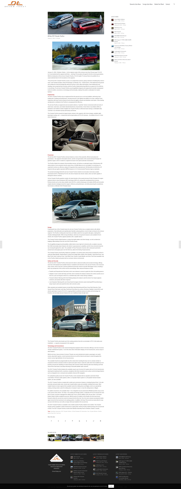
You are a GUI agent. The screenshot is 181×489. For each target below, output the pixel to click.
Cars (88, 411)
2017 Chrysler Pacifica (66, 411)
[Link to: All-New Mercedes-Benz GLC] (100, 437)
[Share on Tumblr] (86, 421)
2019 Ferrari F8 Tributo (119, 23)
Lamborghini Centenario (120, 51)
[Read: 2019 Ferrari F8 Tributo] (112, 24)
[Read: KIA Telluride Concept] (94, 474)
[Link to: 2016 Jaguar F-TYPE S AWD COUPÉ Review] (51, 437)
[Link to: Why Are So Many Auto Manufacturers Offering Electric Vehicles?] (65, 437)
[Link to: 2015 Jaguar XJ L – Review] (72, 437)
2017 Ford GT (117, 31)
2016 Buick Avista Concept (120, 55)
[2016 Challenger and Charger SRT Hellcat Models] (1, 244)
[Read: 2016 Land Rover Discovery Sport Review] (112, 60)
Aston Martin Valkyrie (119, 19)
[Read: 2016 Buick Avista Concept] (112, 56)
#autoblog (53, 411)
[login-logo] (16, 4)
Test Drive (58, 413)
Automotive (84, 411)
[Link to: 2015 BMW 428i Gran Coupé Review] (79, 437)
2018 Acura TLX (118, 27)
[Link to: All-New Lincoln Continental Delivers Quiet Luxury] (93, 437)
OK (111, 486)
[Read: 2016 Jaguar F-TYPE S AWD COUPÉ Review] (112, 40)
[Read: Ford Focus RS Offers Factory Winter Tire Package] (112, 46)
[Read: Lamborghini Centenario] (112, 52)
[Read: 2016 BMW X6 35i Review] (112, 36)
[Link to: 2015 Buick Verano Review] (58, 437)
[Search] (174, 4)
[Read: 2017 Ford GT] (112, 32)
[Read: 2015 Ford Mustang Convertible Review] (117, 477)
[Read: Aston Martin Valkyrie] (112, 20)
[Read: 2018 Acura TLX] (112, 28)
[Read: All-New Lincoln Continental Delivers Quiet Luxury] (71, 471)
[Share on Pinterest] (72, 421)
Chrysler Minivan (93, 411)
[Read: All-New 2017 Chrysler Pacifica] (71, 477)
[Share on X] (58, 421)
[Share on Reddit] (93, 421)
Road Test (53, 413)
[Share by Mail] (100, 421)
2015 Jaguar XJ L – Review (125, 472)
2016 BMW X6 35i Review (120, 35)
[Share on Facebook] (51, 421)
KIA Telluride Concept (101, 473)
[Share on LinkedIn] (79, 421)
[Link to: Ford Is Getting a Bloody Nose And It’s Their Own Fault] (86, 437)
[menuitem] (135, 4)
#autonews (58, 411)
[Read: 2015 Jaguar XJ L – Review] (117, 473)
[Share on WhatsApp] (65, 421)
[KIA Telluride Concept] (180, 244)
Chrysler (58, 38)
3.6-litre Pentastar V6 (76, 411)
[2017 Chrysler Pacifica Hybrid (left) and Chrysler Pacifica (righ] (76, 23)
